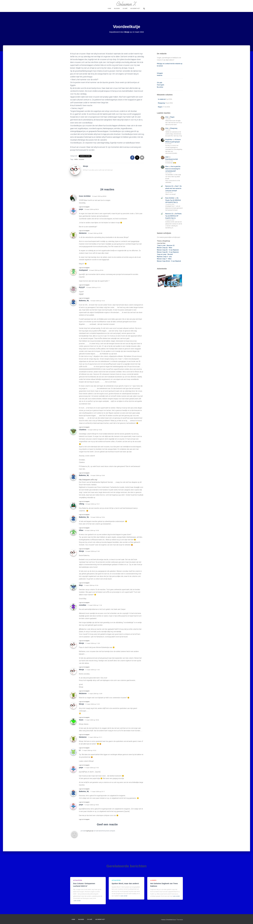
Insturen (159, 75)
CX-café (125, 8)
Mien (167, 166)
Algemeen (153, 880)
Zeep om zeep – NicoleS (165, 254)
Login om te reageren (84, 207)
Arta (166, 117)
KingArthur (168, 139)
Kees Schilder (169, 198)
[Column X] (126, 3)
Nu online (160, 87)
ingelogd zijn (89, 831)
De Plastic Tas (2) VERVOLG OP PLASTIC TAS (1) (173, 200)
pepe (167, 157)
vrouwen (81, 159)
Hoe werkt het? (135, 8)
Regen (160, 107)
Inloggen (117, 8)
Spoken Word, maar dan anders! (125, 884)
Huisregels (160, 85)
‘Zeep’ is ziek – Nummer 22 (165, 245)
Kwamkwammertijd (171, 159)
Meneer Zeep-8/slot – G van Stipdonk (169, 261)
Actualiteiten (77, 880)
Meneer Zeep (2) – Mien (164, 247)
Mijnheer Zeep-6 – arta (164, 256)
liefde (76, 159)
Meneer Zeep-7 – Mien (164, 259)
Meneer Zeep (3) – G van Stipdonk (168, 250)
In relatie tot (162, 99)
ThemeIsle (179, 919)
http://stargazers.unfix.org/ (88, 480)
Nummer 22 (169, 186)
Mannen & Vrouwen (85, 156)
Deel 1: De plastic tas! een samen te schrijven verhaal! (173, 188)
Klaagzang (161, 103)
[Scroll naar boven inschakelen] (249, 920)
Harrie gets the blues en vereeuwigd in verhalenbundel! (172, 169)
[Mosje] (75, 170)
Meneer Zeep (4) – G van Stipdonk (168, 252)
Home (109, 8)
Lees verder (77, 900)
